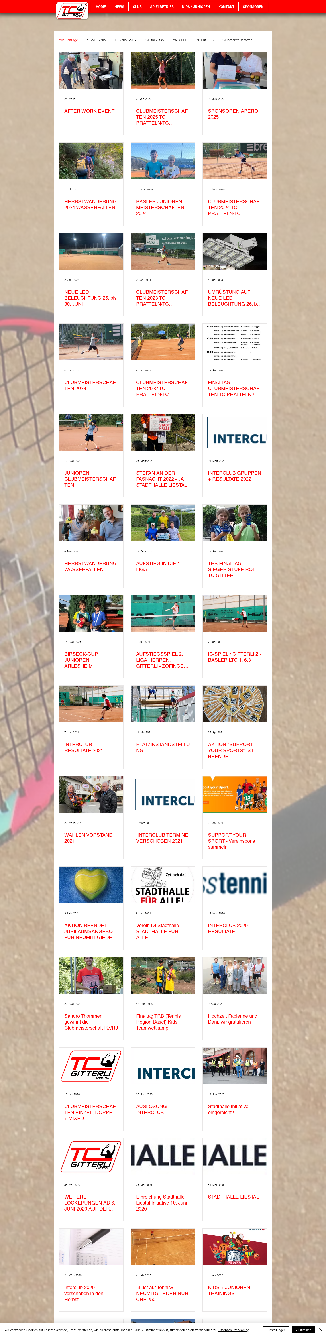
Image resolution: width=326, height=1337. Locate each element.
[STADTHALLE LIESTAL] (235, 1156)
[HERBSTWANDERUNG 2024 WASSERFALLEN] (91, 161)
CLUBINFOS (154, 40)
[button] (137, 6)
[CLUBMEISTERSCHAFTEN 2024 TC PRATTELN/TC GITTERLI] (235, 161)
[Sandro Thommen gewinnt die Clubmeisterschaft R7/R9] (91, 975)
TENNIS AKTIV (126, 40)
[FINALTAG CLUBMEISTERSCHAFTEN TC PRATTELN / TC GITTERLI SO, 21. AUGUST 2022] (235, 342)
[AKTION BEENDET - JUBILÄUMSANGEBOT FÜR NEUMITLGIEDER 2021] (91, 885)
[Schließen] (320, 1329)
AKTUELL (180, 40)
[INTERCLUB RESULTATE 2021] (91, 704)
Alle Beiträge (68, 40)
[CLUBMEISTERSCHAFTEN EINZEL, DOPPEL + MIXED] (91, 1066)
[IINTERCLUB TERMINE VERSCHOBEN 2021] (163, 794)
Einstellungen (276, 1330)
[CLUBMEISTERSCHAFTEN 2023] (91, 342)
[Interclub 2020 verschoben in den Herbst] (91, 1247)
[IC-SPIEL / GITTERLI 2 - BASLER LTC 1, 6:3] (235, 613)
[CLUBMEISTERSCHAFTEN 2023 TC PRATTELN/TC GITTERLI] (163, 251)
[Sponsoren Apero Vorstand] (235, 70)
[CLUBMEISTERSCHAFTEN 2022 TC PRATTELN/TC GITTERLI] (163, 342)
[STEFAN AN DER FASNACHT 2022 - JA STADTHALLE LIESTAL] (163, 432)
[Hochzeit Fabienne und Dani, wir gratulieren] (235, 975)
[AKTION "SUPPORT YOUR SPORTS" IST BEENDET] (235, 704)
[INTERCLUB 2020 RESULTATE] (235, 885)
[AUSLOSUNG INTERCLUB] (163, 1066)
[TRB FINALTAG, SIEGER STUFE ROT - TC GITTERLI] (235, 523)
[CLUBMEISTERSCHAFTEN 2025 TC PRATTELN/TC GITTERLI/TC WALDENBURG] (163, 70)
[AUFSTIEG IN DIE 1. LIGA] (163, 523)
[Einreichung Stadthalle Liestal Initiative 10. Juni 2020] (163, 1156)
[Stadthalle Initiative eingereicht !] (235, 1066)
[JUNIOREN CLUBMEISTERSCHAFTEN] (91, 432)
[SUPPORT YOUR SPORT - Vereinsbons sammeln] (235, 794)
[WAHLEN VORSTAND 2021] (91, 794)
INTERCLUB (205, 40)
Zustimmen (304, 1330)
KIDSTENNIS (96, 40)
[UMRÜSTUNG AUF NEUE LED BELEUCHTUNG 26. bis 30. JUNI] (235, 251)
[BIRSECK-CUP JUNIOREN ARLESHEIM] (91, 613)
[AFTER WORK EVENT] (91, 70)
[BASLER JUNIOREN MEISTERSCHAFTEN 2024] (163, 161)
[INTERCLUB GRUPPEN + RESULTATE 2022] (235, 432)
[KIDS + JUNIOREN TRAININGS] (235, 1247)
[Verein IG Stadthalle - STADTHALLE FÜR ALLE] (163, 885)
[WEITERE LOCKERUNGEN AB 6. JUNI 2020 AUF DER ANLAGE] (91, 1156)
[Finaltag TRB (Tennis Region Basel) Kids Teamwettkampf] (163, 975)
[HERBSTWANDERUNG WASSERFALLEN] (91, 523)
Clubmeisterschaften (237, 40)
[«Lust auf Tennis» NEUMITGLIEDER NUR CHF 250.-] (163, 1247)
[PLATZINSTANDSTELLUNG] (163, 704)
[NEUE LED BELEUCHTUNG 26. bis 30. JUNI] (91, 251)
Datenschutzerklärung (233, 1330)
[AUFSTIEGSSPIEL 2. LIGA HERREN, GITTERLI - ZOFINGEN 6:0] (163, 613)
